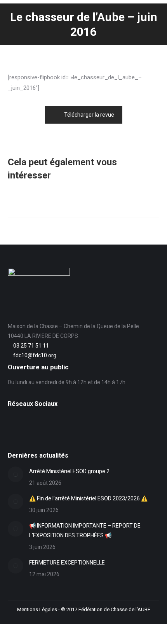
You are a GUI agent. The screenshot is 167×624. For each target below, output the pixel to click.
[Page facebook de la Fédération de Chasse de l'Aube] (12, 422)
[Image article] (15, 474)
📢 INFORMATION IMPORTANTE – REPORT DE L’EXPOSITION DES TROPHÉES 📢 (85, 530)
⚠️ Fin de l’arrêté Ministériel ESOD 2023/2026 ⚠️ (88, 498)
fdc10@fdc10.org (34, 355)
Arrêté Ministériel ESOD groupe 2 (69, 471)
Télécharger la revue (89, 115)
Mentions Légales (37, 609)
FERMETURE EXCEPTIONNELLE (67, 562)
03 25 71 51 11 (31, 346)
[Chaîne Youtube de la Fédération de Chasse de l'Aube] (12, 434)
